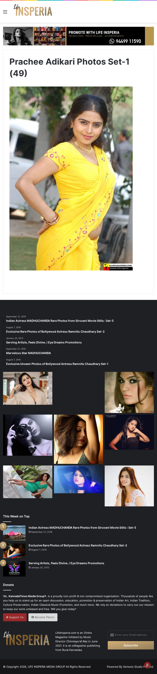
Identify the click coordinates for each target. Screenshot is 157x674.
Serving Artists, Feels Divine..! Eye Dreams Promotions (66, 563)
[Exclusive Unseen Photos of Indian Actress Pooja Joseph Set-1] (78, 439)
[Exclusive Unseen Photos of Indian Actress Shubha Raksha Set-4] (27, 388)
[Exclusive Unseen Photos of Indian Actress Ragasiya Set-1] (129, 392)
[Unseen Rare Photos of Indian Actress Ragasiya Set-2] (27, 435)
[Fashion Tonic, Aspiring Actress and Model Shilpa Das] (78, 479)
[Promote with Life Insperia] (78, 35)
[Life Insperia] (32, 11)
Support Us (16, 617)
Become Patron (44, 617)
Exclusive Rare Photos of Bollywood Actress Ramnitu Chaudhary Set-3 (78, 545)
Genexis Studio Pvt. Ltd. (138, 666)
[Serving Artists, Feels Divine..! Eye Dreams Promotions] (14, 568)
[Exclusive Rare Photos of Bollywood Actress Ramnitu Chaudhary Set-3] (14, 550)
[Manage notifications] (147, 665)
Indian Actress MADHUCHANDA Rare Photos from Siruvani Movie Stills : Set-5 (82, 527)
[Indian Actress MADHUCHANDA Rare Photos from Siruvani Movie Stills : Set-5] (14, 533)
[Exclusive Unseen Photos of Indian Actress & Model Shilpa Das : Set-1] (129, 432)
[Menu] (5, 13)
